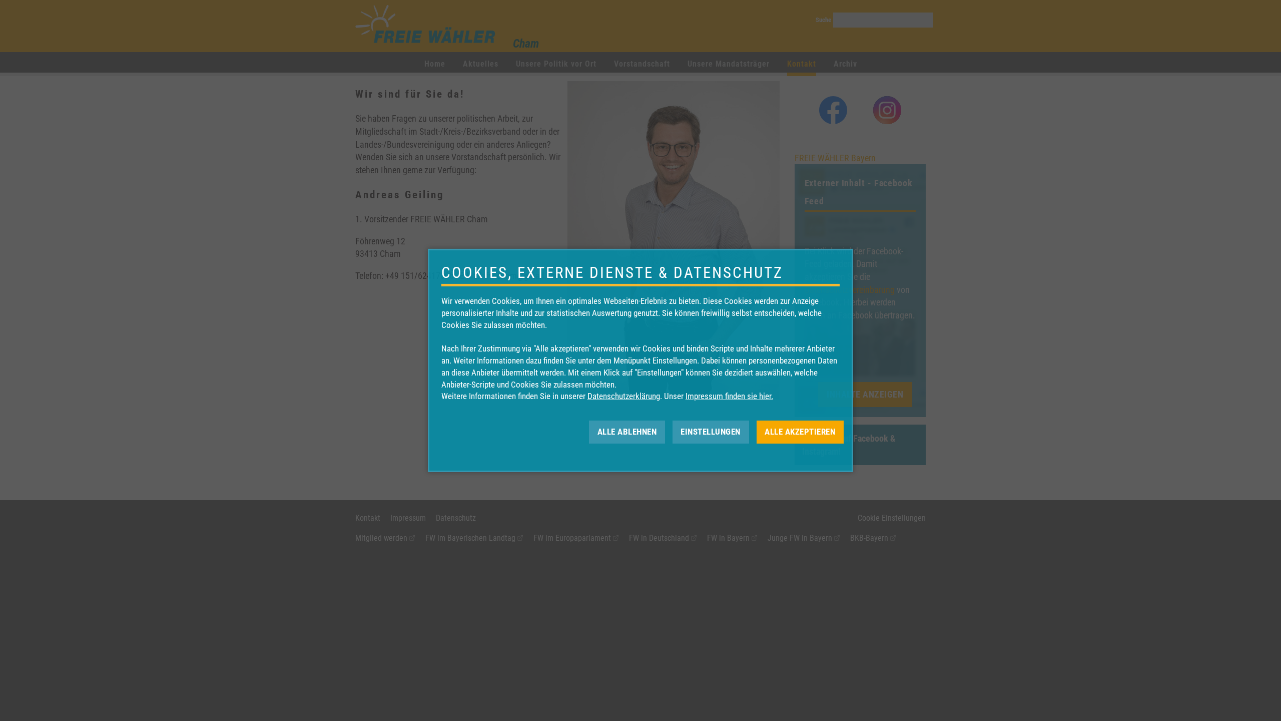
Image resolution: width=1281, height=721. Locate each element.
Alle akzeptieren (800, 432)
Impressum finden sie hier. (729, 396)
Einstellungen (711, 432)
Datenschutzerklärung (623, 396)
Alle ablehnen (627, 432)
